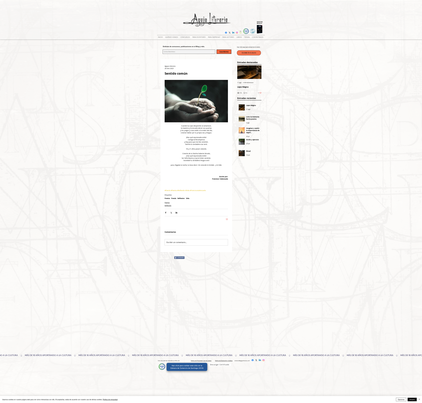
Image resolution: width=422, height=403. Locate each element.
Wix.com (177, 360)
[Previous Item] (241, 72)
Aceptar (412, 399)
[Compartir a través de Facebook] (166, 213)
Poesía (173, 198)
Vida (187, 198)
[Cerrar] (419, 399)
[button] (186, 36)
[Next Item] (258, 72)
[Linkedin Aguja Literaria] (233, 32)
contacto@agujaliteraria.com (242, 360)
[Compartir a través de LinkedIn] (176, 213)
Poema (167, 198)
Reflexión (168, 206)
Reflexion (181, 198)
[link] (240, 32)
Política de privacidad (110, 399)
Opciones (401, 399)
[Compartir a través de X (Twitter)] (171, 213)
